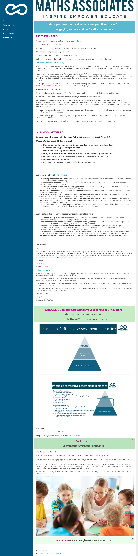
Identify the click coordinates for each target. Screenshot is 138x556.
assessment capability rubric (47, 86)
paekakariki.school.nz (43, 270)
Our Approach (8, 33)
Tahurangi (60, 63)
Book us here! (83, 441)
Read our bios (60, 175)
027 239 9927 (43, 550)
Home (5, 21)
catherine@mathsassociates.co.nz (50, 553)
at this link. (79, 41)
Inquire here (62, 540)
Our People (7, 29)
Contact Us (7, 38)
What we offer (8, 25)
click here (64, 432)
